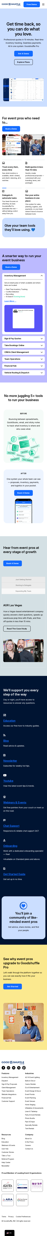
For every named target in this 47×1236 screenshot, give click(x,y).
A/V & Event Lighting (32, 1077)
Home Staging (30, 1105)
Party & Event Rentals (32, 1115)
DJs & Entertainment (32, 1087)
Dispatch (5, 1081)
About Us (28, 1138)
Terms (4, 1217)
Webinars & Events (8, 1145)
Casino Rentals (30, 1084)
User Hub (5, 1149)
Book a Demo (11, 129)
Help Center (6, 1162)
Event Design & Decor (33, 1091)
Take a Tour (6, 1156)
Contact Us (29, 1149)
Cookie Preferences (23, 1217)
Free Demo (32, 4)
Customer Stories (8, 1152)
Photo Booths (30, 1118)
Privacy (11, 1217)
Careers (28, 1145)
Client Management (9, 1087)
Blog (3, 1138)
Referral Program (8, 1159)
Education (5, 1142)
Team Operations (8, 1091)
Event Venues (30, 1101)
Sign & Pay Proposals (9, 1084)
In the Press (29, 1142)
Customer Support (8, 1101)
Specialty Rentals (31, 1125)
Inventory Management (10, 1077)
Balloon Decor (30, 1081)
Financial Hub (6, 1098)
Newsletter (5, 1166)
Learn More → (10, 301)
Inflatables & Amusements (34, 1108)
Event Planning (30, 1098)
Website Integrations (9, 1094)
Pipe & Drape (30, 1122)
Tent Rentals (29, 1128)
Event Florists (30, 1094)
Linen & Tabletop (31, 1111)
